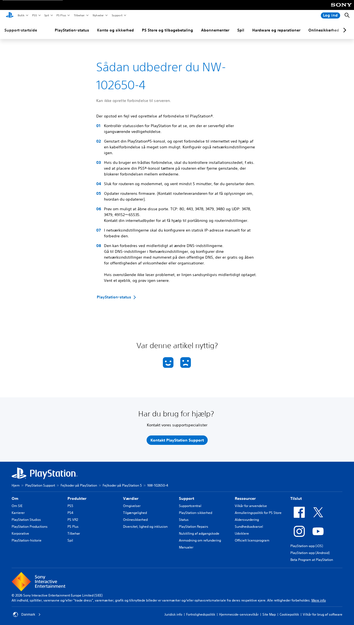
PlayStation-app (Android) (310, 552)
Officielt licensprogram (252, 540)
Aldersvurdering (247, 519)
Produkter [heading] (77, 498)
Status (184, 519)
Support (116, 15)
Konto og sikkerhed (115, 30)
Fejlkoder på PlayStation (79, 485)
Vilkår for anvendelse (251, 505)
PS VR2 (72, 519)
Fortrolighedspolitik (200, 614)
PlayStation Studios (26, 519)
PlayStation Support (40, 485)
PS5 (34, 15)
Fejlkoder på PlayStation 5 (122, 485)
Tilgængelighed (135, 512)
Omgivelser (131, 505)
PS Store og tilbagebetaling (167, 30)
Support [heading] (186, 498)
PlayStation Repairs (193, 526)
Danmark (28, 614)
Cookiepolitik (289, 614)
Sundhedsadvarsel (249, 526)
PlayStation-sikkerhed (195, 512)
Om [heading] (15, 498)
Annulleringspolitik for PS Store (258, 512)
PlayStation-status (72, 30)
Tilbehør (79, 15)
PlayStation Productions (30, 526)
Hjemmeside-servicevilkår (239, 614)
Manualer (186, 547)
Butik (20, 15)
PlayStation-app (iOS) (306, 545)
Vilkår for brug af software (322, 614)
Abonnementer (215, 30)
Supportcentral (190, 505)
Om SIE (17, 505)
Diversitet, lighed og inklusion (145, 526)
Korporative (20, 533)
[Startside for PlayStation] (9, 15)
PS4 (70, 512)
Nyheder (97, 15)
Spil (46, 15)
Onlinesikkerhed (323, 30)
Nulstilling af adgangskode (199, 533)
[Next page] (344, 30)
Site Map (269, 614)
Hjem (16, 485)
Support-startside (20, 30)
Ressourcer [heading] (245, 498)
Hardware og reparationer (276, 30)
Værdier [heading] (131, 498)
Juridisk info (173, 614)
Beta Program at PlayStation (311, 559)
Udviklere (242, 533)
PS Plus (61, 15)
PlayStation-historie (26, 540)
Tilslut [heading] (296, 498)
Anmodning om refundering (200, 540)
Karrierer (18, 512)
